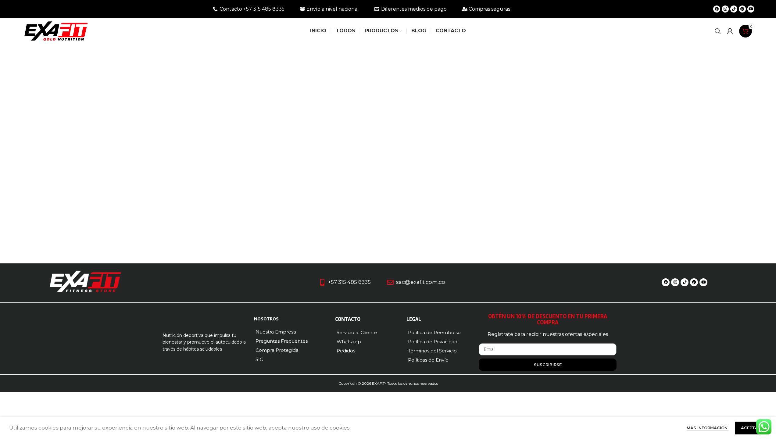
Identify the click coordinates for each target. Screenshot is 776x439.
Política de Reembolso (434, 332)
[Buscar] (718, 31)
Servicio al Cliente (357, 332)
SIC (259, 359)
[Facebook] (716, 8)
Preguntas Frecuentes (282, 341)
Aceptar (751, 427)
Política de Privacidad (432, 341)
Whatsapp (349, 341)
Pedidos (346, 351)
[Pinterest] (742, 8)
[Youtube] (750, 8)
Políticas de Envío (428, 360)
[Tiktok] (733, 8)
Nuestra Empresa (276, 332)
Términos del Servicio (432, 351)
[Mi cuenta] (730, 31)
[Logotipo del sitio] (56, 30)
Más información (708, 427)
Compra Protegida (277, 350)
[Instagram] (725, 8)
